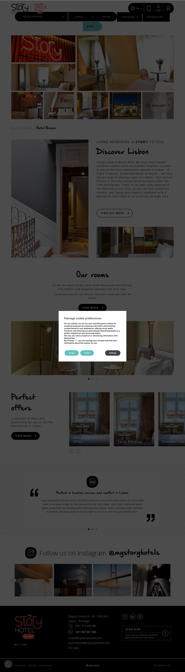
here (76, 340)
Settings (112, 353)
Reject (87, 353)
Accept (72, 353)
